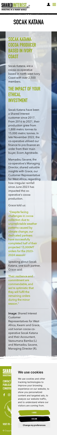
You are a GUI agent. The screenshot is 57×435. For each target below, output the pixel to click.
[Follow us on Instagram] (9, 394)
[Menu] (54, 4)
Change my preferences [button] (34, 425)
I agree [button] (34, 413)
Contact (7, 381)
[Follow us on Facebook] (4, 394)
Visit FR (6, 424)
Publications (9, 385)
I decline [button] (34, 419)
